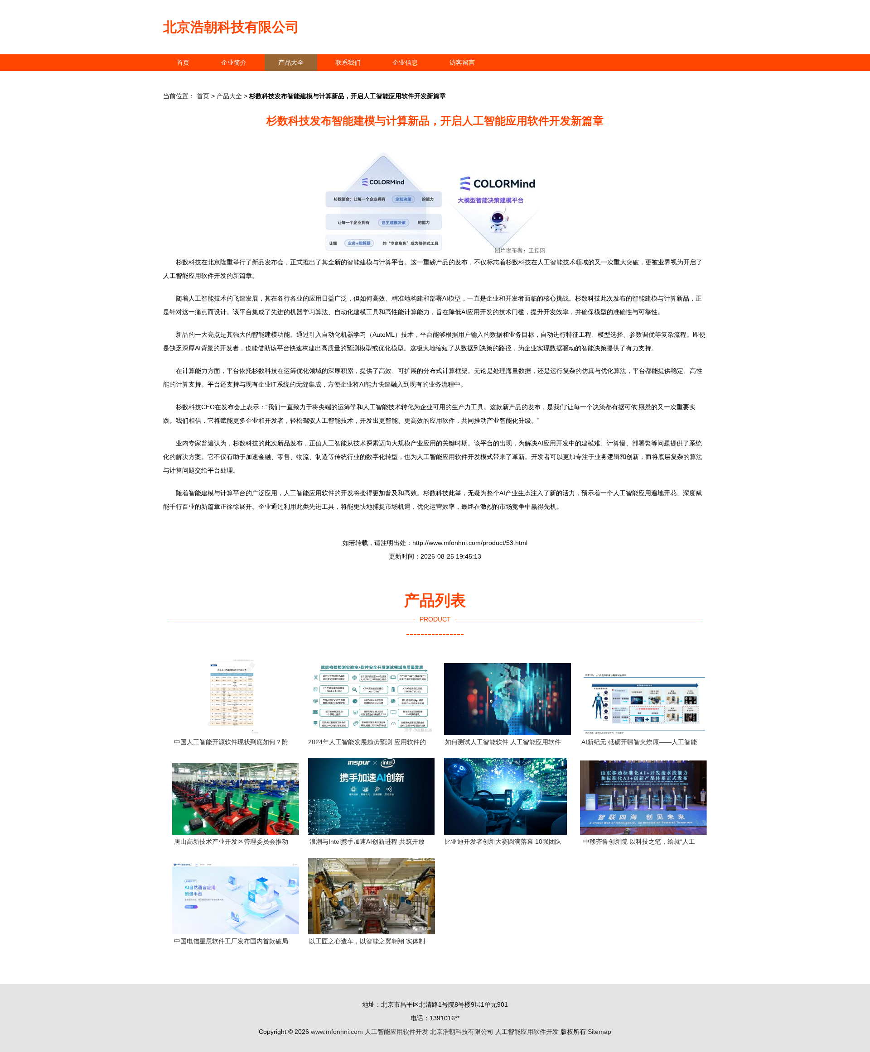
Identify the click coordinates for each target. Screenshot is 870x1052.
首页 (183, 62)
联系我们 (348, 62)
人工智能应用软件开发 (396, 1031)
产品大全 (291, 62)
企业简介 (233, 62)
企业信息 (405, 62)
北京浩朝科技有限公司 (231, 26)
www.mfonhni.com (337, 1031)
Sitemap (599, 1031)
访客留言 (462, 62)
